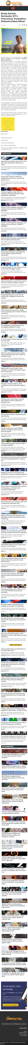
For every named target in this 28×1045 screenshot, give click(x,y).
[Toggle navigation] (12, 8)
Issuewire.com (20, 57)
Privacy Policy (24, 1035)
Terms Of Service (23, 1034)
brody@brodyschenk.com (7, 137)
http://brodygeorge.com (16, 114)
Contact (25, 1031)
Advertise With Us (23, 1032)
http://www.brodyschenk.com (7, 142)
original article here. (7, 149)
